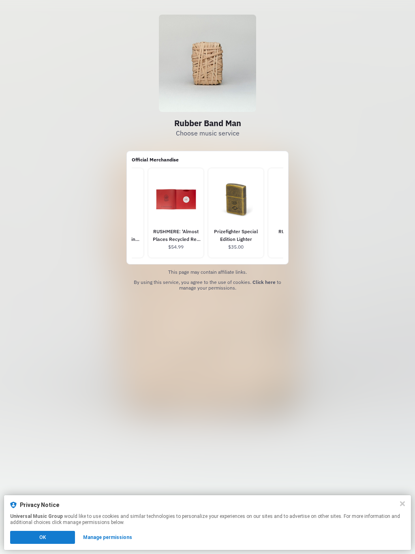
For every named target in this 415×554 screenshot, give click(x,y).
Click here (264, 282)
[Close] (402, 503)
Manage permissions (107, 537)
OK (42, 537)
